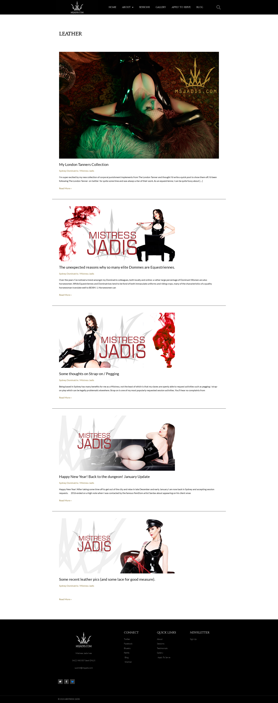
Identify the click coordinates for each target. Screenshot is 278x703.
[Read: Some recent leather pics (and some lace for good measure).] (117, 545)
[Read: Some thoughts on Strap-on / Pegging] (117, 340)
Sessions (144, 7)
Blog (199, 7)
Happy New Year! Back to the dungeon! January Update (104, 476)
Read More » (65, 188)
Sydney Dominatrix (68, 170)
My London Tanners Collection (83, 164)
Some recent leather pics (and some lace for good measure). (107, 579)
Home (112, 7)
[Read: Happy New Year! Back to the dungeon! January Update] (117, 442)
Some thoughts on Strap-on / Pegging (89, 373)
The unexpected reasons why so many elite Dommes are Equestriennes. (117, 267)
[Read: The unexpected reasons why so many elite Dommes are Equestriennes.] (117, 233)
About (126, 7)
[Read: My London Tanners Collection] (139, 104)
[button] (218, 7)
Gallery (161, 7)
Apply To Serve (181, 7)
